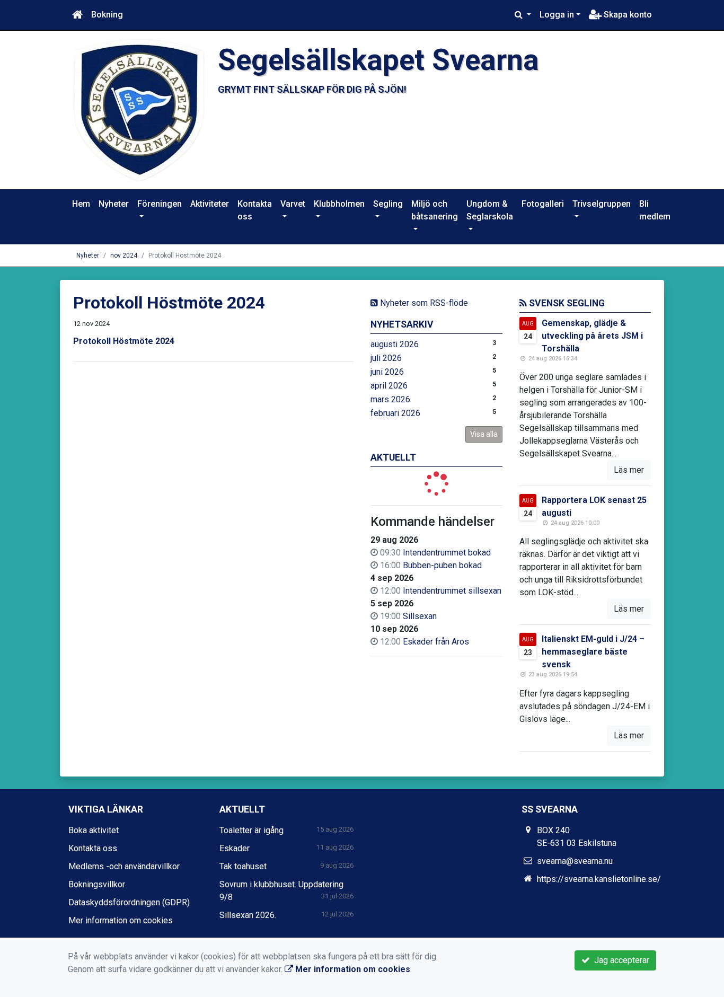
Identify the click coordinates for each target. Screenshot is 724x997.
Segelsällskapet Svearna (378, 60)
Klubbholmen (339, 204)
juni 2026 (387, 372)
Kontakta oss (254, 210)
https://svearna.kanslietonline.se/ (599, 879)
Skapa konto (627, 15)
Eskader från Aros (436, 642)
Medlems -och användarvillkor (124, 866)
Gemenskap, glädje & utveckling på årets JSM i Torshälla (592, 336)
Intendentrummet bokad (447, 553)
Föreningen (159, 204)
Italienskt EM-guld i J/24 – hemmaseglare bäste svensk (593, 651)
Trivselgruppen (601, 204)
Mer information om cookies (120, 920)
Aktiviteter (209, 204)
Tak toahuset (243, 866)
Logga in (557, 15)
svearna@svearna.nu (575, 861)
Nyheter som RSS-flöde (423, 303)
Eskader (234, 848)
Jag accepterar (619, 960)
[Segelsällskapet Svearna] (139, 109)
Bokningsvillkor (96, 884)
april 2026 (389, 386)
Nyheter (114, 204)
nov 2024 (123, 255)
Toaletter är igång (251, 830)
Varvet (292, 204)
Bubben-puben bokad (442, 565)
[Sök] (522, 14)
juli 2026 (386, 358)
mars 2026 (390, 399)
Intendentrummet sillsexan (452, 591)
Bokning (107, 15)
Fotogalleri (543, 204)
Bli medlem (654, 210)
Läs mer (629, 470)
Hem (81, 204)
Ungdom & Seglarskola (489, 210)
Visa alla (484, 434)
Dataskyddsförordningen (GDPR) (129, 902)
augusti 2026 (394, 344)
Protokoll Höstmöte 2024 (123, 341)
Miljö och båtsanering (434, 210)
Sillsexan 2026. (247, 915)
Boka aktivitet (93, 830)
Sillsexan (420, 616)
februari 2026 (395, 413)
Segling (388, 204)
